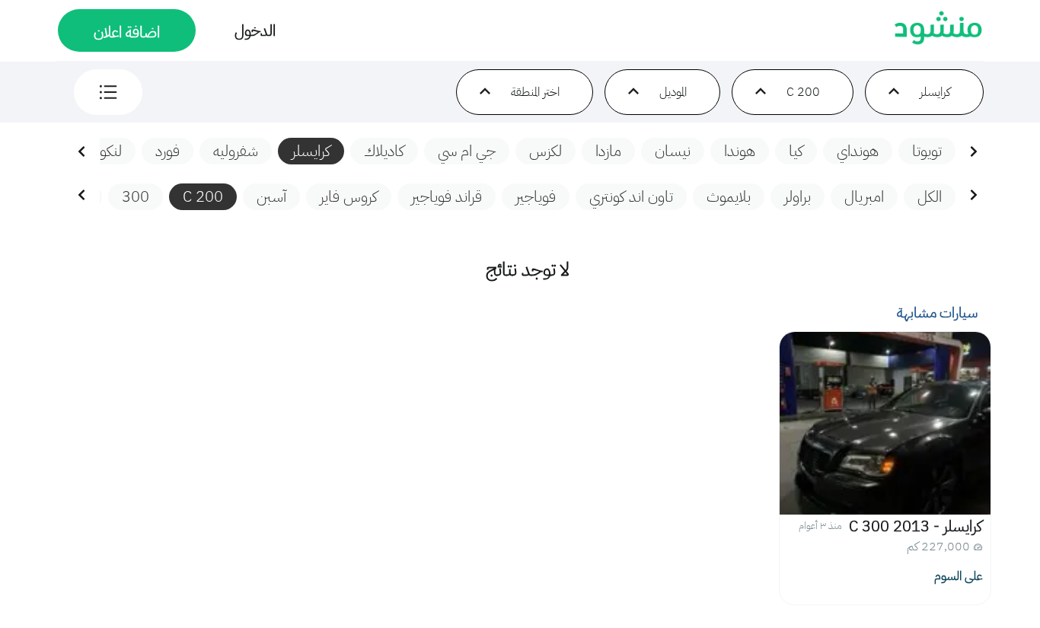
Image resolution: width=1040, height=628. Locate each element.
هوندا (739, 150)
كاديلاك (384, 150)
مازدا (608, 150)
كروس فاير (349, 196)
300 (135, 196)
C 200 (203, 196)
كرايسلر (311, 150)
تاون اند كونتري (631, 196)
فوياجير (535, 196)
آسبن (271, 196)
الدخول (255, 30)
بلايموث (729, 196)
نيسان (673, 150)
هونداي (858, 150)
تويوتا (927, 150)
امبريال (864, 196)
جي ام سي (467, 150)
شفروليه (235, 150)
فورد (167, 150)
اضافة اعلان (127, 32)
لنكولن (103, 150)
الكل (929, 196)
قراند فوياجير (446, 196)
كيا (796, 150)
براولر (797, 196)
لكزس (545, 150)
